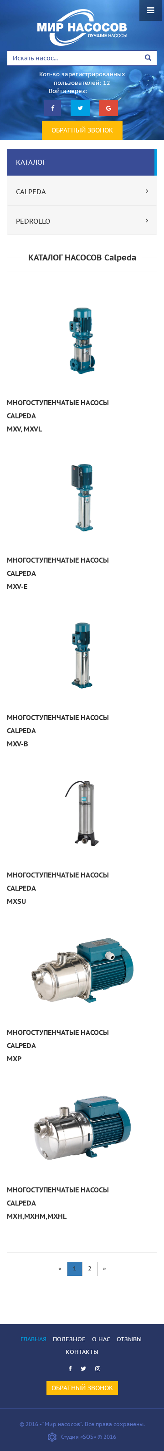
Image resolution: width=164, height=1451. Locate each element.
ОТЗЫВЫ (129, 1339)
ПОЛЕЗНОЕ (69, 1339)
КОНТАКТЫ (82, 1352)
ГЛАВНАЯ (33, 1339)
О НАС (101, 1339)
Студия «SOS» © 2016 (88, 1436)
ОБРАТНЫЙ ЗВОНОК (82, 130)
